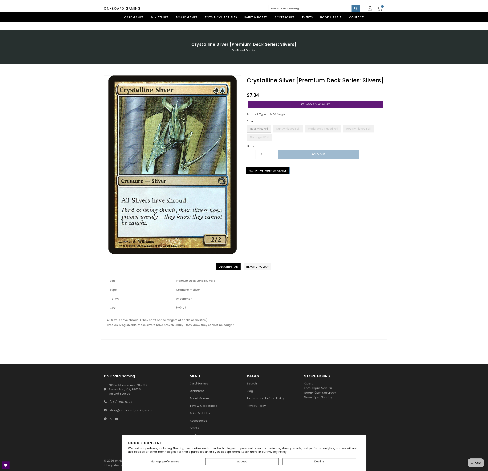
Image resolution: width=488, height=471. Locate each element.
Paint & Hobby (200, 413)
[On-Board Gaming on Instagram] (112, 418)
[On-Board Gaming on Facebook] (106, 418)
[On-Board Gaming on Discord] (118, 418)
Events (194, 428)
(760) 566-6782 (121, 402)
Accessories (198, 421)
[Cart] (380, 8)
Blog (250, 391)
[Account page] (370, 8)
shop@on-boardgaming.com (131, 410)
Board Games (199, 398)
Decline (319, 461)
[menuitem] (133, 17)
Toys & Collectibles (203, 406)
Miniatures (197, 391)
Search (252, 383)
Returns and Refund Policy (265, 398)
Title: (250, 121)
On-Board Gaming (122, 8)
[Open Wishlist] (6, 465)
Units (250, 146)
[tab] (228, 266)
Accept (242, 461)
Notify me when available (268, 171)
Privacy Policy (277, 452)
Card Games (199, 383)
